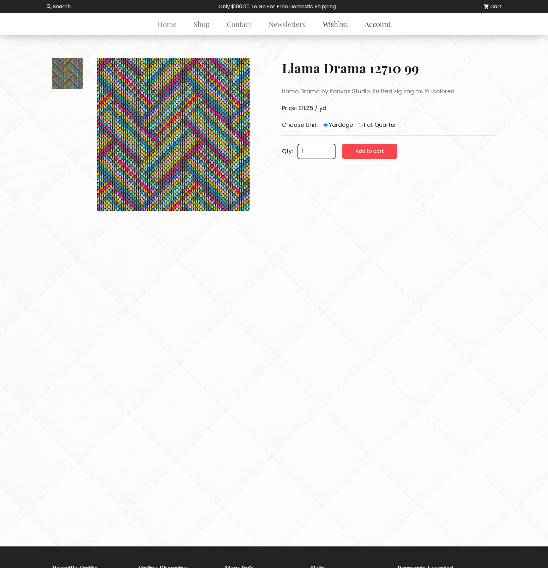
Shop (202, 24)
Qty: (287, 151)
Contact (239, 24)
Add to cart (370, 151)
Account (378, 24)
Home (167, 24)
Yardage (341, 125)
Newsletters (287, 24)
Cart (496, 6)
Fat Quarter (380, 125)
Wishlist (335, 24)
